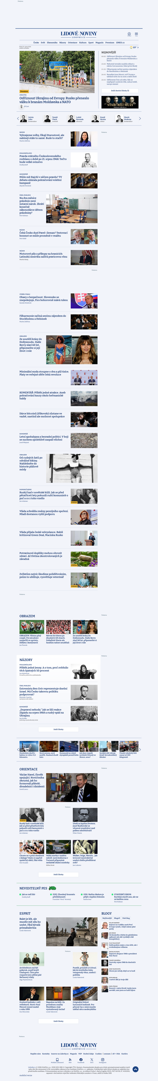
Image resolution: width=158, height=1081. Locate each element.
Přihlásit (129, 35)
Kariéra (124, 1054)
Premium (109, 42)
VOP (80, 1054)
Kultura (82, 42)
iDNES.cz (120, 42)
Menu (136, 35)
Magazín (99, 42)
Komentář (24, 174)
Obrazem (23, 336)
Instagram (102, 1062)
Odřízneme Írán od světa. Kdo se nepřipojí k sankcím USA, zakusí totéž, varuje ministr (122, 82)
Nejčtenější (107, 918)
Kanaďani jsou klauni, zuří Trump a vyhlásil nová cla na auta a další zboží (122, 75)
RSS (70, 1062)
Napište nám (35, 1054)
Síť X (91, 1062)
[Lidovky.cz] (79, 34)
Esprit (25, 913)
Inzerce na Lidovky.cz (60, 1054)
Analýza (23, 95)
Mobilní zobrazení (57, 1062)
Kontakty (46, 1054)
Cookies (98, 1054)
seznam (107, 1054)
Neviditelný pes (33, 888)
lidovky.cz (79, 1046)
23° (135, 47)
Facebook (81, 1062)
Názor (22, 132)
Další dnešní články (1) (120, 91)
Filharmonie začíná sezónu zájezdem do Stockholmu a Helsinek (122, 70)
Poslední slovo (26, 153)
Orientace (72, 42)
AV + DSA (116, 1054)
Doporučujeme (25, 489)
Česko (36, 42)
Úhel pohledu (25, 195)
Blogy (106, 913)
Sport (91, 42)
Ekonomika (52, 42)
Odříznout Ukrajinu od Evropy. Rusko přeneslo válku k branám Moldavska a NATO (122, 58)
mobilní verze (26, 1075)
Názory (62, 42)
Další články (58, 729)
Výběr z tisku (25, 294)
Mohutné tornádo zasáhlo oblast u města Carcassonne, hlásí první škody (122, 65)
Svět (43, 42)
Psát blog (126, 918)
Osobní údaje (88, 1054)
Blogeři (117, 918)
